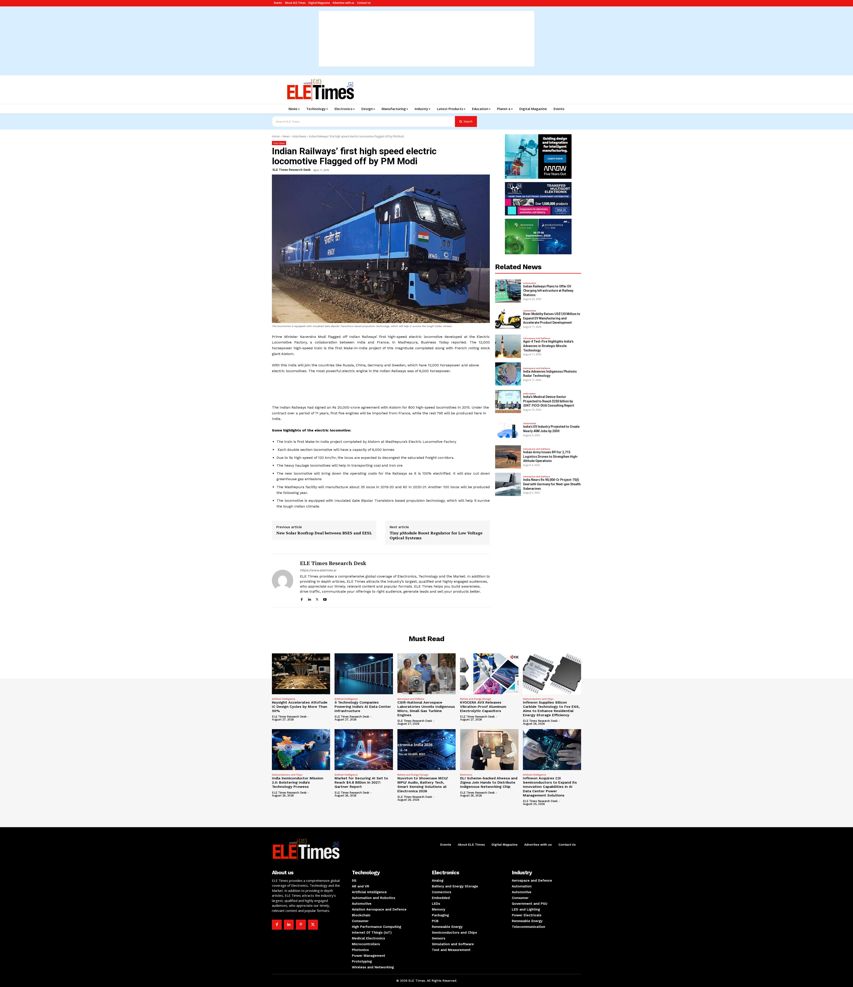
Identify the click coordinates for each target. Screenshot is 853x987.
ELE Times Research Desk (292, 169)
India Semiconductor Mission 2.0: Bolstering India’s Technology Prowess (297, 782)
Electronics (466, 775)
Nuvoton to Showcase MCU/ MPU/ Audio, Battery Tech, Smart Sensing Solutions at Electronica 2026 (422, 784)
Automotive (529, 283)
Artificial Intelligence (283, 699)
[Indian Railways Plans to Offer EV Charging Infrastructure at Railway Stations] (508, 290)
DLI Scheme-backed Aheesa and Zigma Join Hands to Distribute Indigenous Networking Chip (488, 782)
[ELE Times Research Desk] (282, 580)
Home (276, 136)
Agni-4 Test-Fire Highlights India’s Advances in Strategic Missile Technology (548, 346)
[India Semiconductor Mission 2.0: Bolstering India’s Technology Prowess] (301, 749)
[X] (317, 598)
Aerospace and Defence (536, 338)
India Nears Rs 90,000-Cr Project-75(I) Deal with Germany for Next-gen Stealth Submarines (552, 484)
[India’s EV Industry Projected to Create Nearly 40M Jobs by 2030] (508, 429)
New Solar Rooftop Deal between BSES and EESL (324, 533)
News (286, 136)
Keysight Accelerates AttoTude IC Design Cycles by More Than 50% (299, 706)
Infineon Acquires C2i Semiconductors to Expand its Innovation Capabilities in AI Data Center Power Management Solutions (550, 786)
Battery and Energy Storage (475, 699)
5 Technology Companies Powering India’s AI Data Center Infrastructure (363, 706)
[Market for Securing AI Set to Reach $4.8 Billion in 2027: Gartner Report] (364, 749)
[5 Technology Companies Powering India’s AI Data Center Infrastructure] (364, 673)
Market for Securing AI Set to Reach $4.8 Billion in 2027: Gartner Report (361, 782)
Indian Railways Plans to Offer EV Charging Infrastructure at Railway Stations (548, 291)
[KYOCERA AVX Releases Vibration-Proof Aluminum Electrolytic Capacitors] (489, 673)
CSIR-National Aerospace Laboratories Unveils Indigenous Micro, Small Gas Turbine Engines (426, 708)
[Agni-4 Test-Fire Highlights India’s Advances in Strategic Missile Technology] (508, 346)
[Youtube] (325, 598)
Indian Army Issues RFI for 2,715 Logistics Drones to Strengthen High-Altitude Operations (550, 456)
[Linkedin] (309, 598)
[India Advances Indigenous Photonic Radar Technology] (508, 373)
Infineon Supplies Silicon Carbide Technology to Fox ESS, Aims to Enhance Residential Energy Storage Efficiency (551, 708)
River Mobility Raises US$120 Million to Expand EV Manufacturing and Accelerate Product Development (551, 318)
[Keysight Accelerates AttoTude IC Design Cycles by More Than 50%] (301, 673)
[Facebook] (301, 598)
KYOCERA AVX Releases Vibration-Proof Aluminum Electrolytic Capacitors (483, 706)
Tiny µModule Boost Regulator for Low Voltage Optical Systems (436, 535)
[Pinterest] (301, 924)
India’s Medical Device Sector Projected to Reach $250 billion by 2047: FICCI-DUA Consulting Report (548, 401)
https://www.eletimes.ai (318, 570)
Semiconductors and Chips (538, 699)
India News (299, 136)
